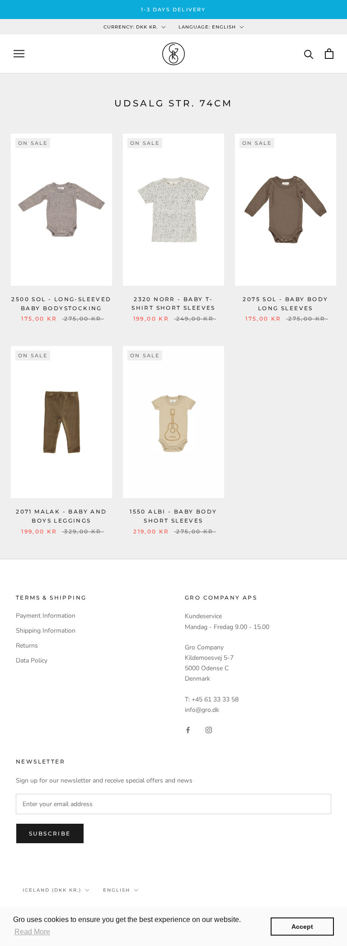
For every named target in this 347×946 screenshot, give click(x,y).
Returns (27, 645)
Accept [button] (302, 926)
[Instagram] (209, 729)
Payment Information (45, 615)
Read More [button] (32, 932)
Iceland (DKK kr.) (52, 890)
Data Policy (31, 660)
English (116, 890)
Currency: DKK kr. (130, 27)
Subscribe (50, 833)
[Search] (309, 53)
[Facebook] (188, 729)
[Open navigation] (19, 54)
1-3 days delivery (173, 9)
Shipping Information (45, 630)
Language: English (207, 27)
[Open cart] (329, 53)
